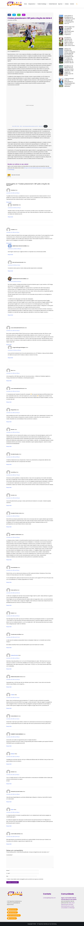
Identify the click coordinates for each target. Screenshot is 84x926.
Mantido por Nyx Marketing (49, 924)
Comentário (9, 855)
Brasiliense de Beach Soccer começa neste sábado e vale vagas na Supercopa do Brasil (69, 70)
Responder (9, 202)
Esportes (60, 4)
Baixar (45, 126)
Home (25, 4)
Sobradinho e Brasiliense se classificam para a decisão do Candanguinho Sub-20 (69, 19)
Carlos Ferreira (14, 655)
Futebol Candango (42, 4)
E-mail (8, 873)
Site (7, 876)
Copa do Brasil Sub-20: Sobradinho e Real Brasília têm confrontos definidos (69, 82)
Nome (8, 870)
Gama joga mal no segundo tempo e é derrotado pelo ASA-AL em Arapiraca (69, 30)
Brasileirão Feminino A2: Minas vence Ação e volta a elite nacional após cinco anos (69, 41)
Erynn (12, 809)
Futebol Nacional (53, 4)
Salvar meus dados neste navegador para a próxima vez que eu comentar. (25, 879)
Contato (72, 4)
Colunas (67, 4)
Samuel (13, 753)
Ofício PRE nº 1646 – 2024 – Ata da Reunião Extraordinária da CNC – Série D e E (27, 126)
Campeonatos (31, 4)
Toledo (12, 694)
